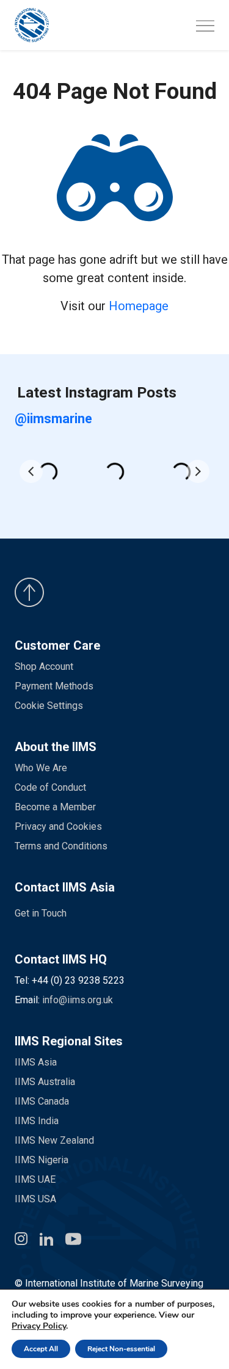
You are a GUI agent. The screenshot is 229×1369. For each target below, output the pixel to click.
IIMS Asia (36, 1062)
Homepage (139, 306)
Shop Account (44, 666)
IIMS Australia (45, 1082)
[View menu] (205, 26)
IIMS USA (35, 1199)
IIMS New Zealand (54, 1140)
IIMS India (37, 1121)
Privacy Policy (39, 1326)
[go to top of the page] (114, 592)
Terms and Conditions (61, 846)
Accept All (41, 1349)
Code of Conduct (50, 787)
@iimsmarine (53, 418)
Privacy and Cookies (58, 826)
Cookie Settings (49, 705)
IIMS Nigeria (41, 1160)
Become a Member (55, 807)
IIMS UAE (35, 1179)
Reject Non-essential (121, 1349)
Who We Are (41, 768)
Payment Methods (54, 686)
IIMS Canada (42, 1101)
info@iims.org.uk (77, 1000)
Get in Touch (41, 913)
